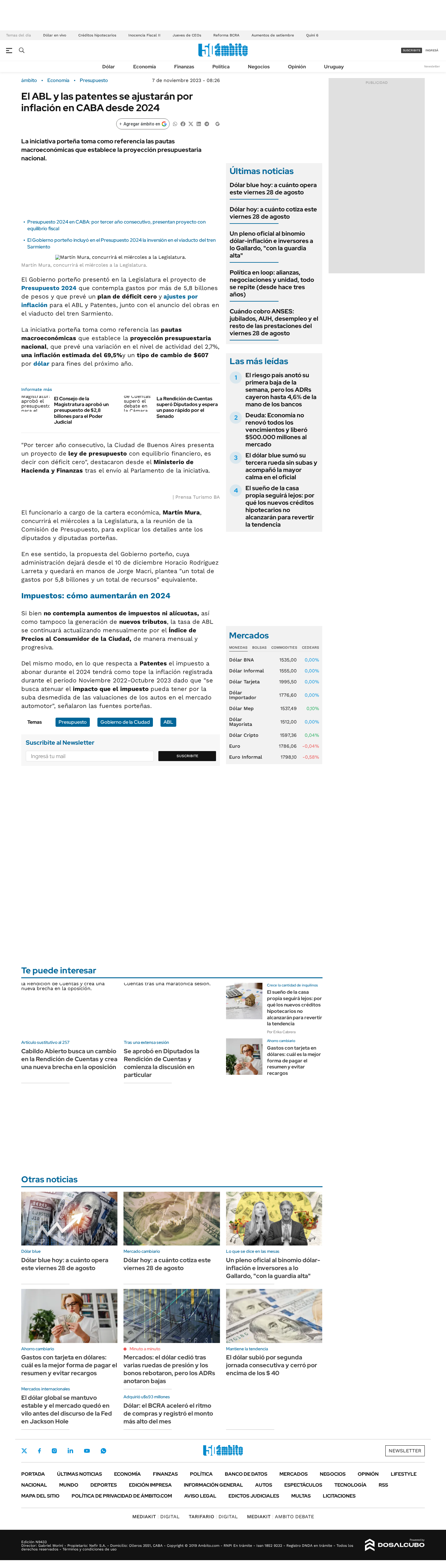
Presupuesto (94, 80)
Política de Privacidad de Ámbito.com (122, 1496)
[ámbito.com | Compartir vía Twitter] (190, 123)
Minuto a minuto (145, 1348)
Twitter (24, 1450)
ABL (168, 722)
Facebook (39, 1451)
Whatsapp (103, 1451)
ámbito (29, 80)
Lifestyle (404, 1474)
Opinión (297, 66)
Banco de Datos (246, 1474)
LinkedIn (70, 1451)
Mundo (68, 1485)
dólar (42, 363)
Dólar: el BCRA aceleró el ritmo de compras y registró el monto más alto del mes (168, 1413)
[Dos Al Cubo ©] (395, 1545)
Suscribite (187, 756)
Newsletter (432, 66)
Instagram (54, 1451)
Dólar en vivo (54, 35)
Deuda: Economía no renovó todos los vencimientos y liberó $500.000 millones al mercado (276, 429)
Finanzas (184, 66)
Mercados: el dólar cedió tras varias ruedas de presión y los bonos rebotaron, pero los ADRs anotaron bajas (169, 1369)
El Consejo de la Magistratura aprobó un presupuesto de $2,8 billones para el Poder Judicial (81, 410)
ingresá (431, 50)
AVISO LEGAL (200, 1496)
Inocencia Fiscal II (144, 35)
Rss (383, 1485)
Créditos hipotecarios (97, 35)
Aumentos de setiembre (273, 35)
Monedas (238, 647)
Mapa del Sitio (40, 1496)
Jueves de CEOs (187, 35)
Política (221, 66)
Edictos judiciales (253, 1496)
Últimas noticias (79, 1474)
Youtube (87, 1451)
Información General (213, 1485)
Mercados (293, 1474)
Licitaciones (339, 1496)
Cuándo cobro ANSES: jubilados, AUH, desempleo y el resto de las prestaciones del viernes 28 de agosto (274, 322)
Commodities (284, 647)
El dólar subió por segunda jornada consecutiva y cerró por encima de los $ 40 (271, 1365)
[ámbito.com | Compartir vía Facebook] (183, 123)
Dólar (108, 66)
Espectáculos (303, 1485)
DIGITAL (156, 1516)
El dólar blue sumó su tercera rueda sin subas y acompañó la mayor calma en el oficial (281, 466)
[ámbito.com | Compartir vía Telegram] (206, 123)
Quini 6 (312, 35)
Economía (144, 66)
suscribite (412, 50)
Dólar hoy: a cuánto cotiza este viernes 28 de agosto (273, 212)
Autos (263, 1485)
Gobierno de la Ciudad (125, 722)
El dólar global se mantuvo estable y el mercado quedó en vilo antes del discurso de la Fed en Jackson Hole (66, 1409)
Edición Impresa (150, 1485)
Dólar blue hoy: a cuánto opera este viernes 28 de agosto (273, 188)
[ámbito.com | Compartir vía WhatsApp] (175, 123)
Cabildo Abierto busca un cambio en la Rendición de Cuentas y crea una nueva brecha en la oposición (69, 1059)
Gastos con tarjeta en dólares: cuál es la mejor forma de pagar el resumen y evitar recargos (294, 1060)
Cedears (310, 647)
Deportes (103, 1485)
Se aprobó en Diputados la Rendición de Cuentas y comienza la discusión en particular (161, 1063)
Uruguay (334, 66)
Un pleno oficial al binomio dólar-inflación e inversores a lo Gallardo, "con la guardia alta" (271, 244)
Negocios (259, 66)
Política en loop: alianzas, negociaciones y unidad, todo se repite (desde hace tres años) (272, 283)
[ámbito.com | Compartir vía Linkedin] (198, 123)
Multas (301, 1496)
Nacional (34, 1485)
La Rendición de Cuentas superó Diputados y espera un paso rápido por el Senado (187, 407)
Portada (33, 1474)
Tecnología (350, 1485)
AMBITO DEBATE (280, 1516)
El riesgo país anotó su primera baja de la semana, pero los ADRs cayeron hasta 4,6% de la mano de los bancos (280, 389)
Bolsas (259, 647)
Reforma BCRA (226, 35)
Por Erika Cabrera (281, 1032)
